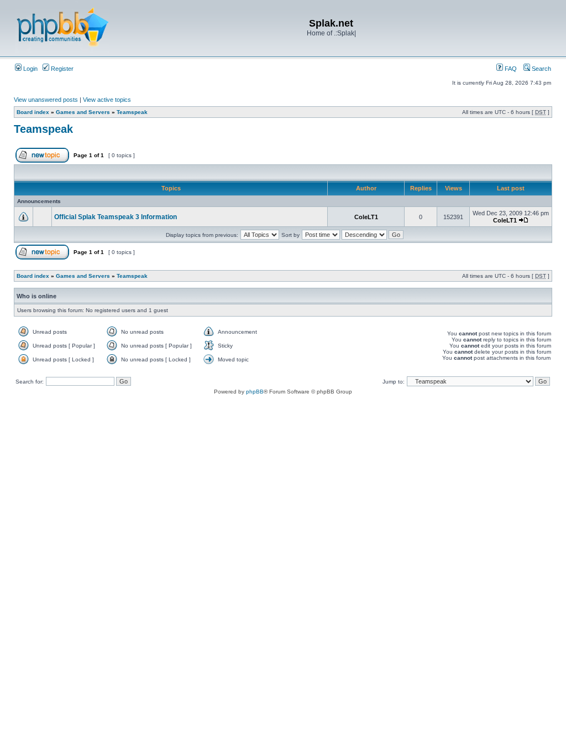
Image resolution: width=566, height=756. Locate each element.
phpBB (255, 392)
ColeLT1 (366, 217)
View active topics (107, 99)
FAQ (510, 68)
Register (61, 68)
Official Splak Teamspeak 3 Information (115, 217)
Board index (33, 112)
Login (30, 68)
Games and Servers (83, 112)
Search (540, 68)
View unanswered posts (46, 99)
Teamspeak (132, 112)
